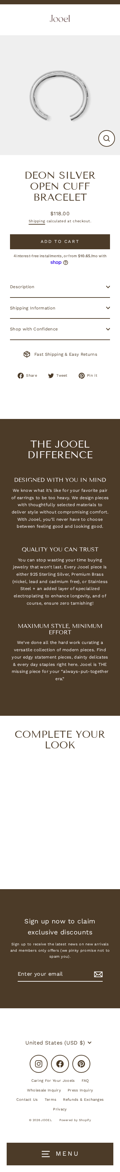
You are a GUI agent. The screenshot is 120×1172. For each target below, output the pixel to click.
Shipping (37, 221)
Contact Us (27, 1099)
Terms (51, 1099)
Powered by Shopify (75, 1120)
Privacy (60, 1109)
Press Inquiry (80, 1090)
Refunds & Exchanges (83, 1099)
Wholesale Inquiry (44, 1090)
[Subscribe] (97, 974)
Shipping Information (32, 307)
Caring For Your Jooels (53, 1080)
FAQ (85, 1080)
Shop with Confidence (34, 328)
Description (22, 286)
